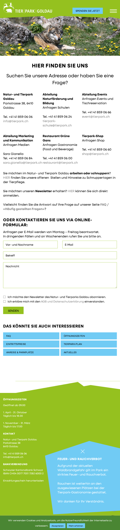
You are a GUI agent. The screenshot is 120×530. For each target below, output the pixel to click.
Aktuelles (70, 352)
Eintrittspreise (16, 344)
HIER (6, 177)
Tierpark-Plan (73, 344)
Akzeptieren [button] (58, 525)
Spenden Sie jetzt (88, 10)
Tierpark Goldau (27, 7)
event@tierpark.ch (96, 116)
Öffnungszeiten (74, 335)
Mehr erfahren (76, 525)
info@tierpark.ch (15, 121)
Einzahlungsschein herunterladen (23, 480)
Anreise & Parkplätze (20, 352)
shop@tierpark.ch (95, 154)
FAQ (8, 335)
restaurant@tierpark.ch (60, 162)
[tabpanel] (60, 36)
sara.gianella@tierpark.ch (22, 162)
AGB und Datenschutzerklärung (62, 301)
